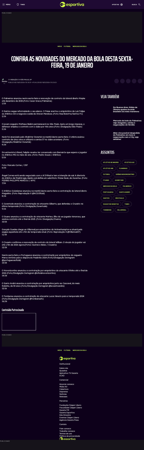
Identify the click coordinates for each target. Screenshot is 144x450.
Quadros (63, 371)
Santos (106, 198)
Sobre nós (63, 368)
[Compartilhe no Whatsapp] (122, 81)
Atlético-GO (129, 162)
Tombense (107, 210)
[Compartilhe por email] (140, 81)
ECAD (61, 375)
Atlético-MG (108, 168)
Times (21, 4)
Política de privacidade (69, 436)
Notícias (63, 394)
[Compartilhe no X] (128, 81)
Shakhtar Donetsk (111, 204)
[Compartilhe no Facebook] (134, 81)
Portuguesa (108, 192)
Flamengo (123, 168)
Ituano (106, 180)
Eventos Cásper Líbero (69, 417)
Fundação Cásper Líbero (70, 405)
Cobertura (63, 389)
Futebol (67, 46)
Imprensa (63, 391)
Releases (63, 396)
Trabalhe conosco (67, 431)
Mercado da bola (80, 46)
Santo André (124, 192)
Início (59, 46)
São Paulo (119, 198)
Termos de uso (65, 433)
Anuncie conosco (66, 384)
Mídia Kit (63, 387)
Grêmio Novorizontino (125, 174)
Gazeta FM (64, 410)
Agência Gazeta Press (69, 420)
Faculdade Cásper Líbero (70, 407)
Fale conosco (65, 428)
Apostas (115, 4)
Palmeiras (127, 186)
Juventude (119, 180)
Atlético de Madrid (111, 162)
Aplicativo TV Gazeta (68, 373)
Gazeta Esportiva (67, 412)
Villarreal (121, 210)
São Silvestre (65, 415)
